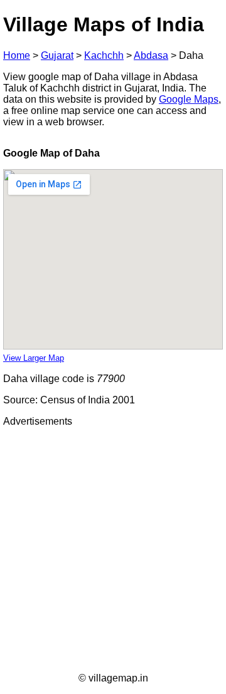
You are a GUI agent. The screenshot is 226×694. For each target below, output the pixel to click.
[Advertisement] (113, 550)
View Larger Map (33, 358)
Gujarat (57, 55)
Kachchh (104, 55)
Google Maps (188, 99)
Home (16, 55)
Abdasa (151, 55)
